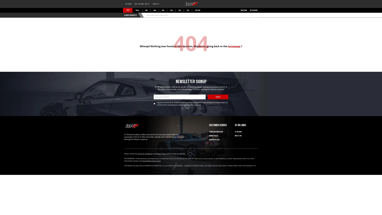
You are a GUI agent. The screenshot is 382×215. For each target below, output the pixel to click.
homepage (234, 46)
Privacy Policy (213, 136)
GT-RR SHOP (238, 132)
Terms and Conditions (216, 132)
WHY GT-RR (238, 136)
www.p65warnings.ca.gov (151, 161)
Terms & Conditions (145, 154)
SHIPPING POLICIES (214, 140)
